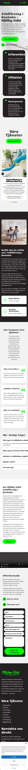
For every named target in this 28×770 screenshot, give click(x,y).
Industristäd (6, 712)
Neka (14, 761)
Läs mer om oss (14, 141)
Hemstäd (5, 715)
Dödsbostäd (6, 705)
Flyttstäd (5, 707)
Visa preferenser (14, 765)
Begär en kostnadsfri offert (14, 196)
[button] (26, 743)
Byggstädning (7, 722)
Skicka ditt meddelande (14, 651)
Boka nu (9, 541)
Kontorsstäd (6, 710)
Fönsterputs (6, 717)
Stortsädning (7, 720)
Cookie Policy (14, 768)
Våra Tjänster (9, 39)
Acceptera (14, 757)
